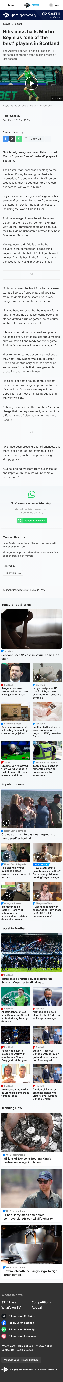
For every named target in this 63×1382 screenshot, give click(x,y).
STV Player (9, 1302)
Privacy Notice (43, 1345)
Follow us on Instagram (22, 1336)
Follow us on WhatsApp (22, 1329)
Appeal (37, 1307)
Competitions (41, 1302)
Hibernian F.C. (13, 572)
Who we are (8, 1345)
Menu (11, 5)
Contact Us (7, 1349)
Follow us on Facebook (21, 1322)
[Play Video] (31, 83)
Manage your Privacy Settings (21, 1359)
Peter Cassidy (11, 115)
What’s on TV (11, 1307)
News (6, 23)
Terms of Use (25, 1345)
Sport (18, 23)
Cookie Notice (25, 1349)
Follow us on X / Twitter (22, 1316)
